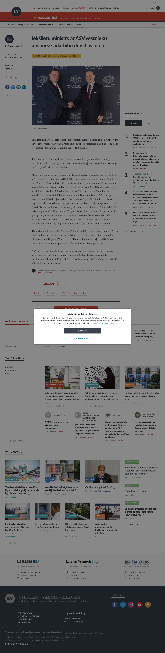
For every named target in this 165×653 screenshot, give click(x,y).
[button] (82, 338)
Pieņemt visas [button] (82, 331)
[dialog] (82, 326)
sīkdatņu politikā (107, 323)
